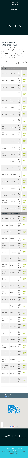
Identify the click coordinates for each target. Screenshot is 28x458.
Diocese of (14, 3)
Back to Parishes (6, 385)
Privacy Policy (14, 450)
